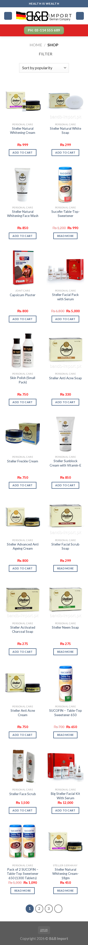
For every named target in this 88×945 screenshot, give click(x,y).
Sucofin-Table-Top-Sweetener (65, 214)
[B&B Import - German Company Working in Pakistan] (44, 16)
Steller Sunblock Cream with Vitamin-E (65, 463)
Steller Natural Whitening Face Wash (22, 214)
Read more (65, 235)
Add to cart (22, 152)
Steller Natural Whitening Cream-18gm (65, 873)
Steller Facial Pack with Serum (65, 297)
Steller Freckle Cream (22, 461)
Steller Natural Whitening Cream (22, 131)
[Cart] (80, 16)
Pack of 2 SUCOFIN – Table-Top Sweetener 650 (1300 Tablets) (22, 873)
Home (36, 44)
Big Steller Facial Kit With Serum (65, 796)
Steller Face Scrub (22, 794)
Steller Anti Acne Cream (23, 713)
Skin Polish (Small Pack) (22, 380)
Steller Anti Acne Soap (65, 378)
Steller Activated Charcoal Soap (22, 629)
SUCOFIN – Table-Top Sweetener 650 (65, 713)
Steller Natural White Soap (65, 131)
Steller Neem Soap (65, 627)
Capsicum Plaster (22, 295)
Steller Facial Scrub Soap (65, 546)
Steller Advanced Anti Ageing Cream (23, 546)
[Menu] (8, 16)
